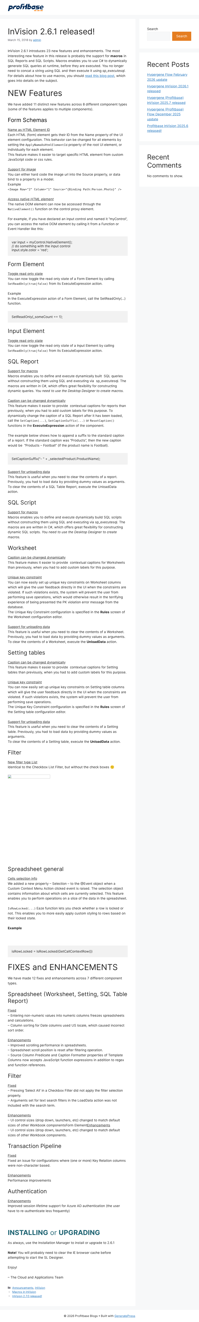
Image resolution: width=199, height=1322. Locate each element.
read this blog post (99, 76)
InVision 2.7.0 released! (27, 1296)
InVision (40, 1287)
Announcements (22, 1287)
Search (152, 29)
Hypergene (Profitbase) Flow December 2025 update (165, 114)
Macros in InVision (24, 1291)
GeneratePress (124, 1316)
